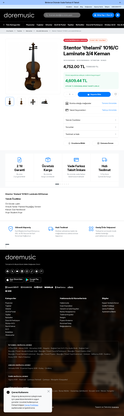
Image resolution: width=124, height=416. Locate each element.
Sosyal (76, 7)
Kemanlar (29, 31)
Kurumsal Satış (65, 323)
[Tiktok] (32, 271)
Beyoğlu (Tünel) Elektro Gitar (79, 351)
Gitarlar (48, 25)
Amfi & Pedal (60, 25)
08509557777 (116, 7)
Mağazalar (88, 7)
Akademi (69, 7)
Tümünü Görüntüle (109, 103)
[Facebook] (7, 271)
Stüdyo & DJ (110, 25)
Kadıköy (107, 354)
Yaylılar (71, 25)
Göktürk (87, 354)
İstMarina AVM (97, 354)
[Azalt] (66, 94)
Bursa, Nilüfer (64, 391)
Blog (81, 7)
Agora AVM (12, 379)
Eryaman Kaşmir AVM (28, 368)
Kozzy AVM (12, 357)
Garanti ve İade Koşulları (69, 309)
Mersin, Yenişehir (107, 391)
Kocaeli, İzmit (94, 391)
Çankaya (46, 379)
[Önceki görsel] (9, 66)
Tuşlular (39, 25)
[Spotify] (36, 271)
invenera (115, 407)
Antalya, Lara (52, 391)
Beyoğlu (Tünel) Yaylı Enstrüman (69, 354)
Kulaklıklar (9, 332)
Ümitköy (48, 368)
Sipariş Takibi (98, 7)
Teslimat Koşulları (67, 314)
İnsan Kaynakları (66, 306)
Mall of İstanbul (24, 357)
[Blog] (41, 271)
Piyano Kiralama (66, 320)
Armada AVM (13, 368)
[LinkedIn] (22, 271)
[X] (12, 271)
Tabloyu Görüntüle (109, 110)
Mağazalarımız (65, 326)
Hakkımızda (64, 303)
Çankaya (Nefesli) (34, 379)
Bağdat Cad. (84, 348)
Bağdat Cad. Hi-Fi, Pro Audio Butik (64, 348)
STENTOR (95, 60)
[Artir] (73, 94)
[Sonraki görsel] (56, 66)
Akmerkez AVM (35, 348)
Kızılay (41, 368)
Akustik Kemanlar (42, 31)
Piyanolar (30, 25)
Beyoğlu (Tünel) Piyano (46, 354)
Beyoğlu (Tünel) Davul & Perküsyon (52, 351)
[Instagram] (27, 271)
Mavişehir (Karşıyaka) (59, 379)
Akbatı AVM (23, 348)
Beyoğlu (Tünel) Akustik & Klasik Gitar (22, 351)
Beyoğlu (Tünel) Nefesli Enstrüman (22, 354)
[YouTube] (17, 271)
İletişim (107, 7)
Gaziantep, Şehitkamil (79, 391)
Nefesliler (80, 25)
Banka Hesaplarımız (67, 312)
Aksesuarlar (9, 335)
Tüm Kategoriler (13, 25)
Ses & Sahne (10, 326)
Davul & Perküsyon (94, 25)
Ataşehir (46, 348)
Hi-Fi (7, 329)
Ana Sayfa (9, 31)
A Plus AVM (12, 348)
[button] (91, 103)
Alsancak (22, 379)
